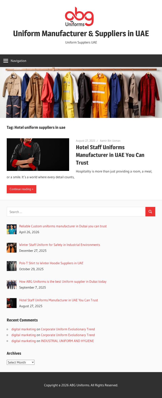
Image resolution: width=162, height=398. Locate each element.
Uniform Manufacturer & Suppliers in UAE (81, 33)
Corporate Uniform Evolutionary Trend (68, 329)
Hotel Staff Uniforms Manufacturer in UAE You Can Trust (110, 155)
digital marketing (23, 329)
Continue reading (20, 189)
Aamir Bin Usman (110, 140)
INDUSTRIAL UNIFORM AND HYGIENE (67, 341)
